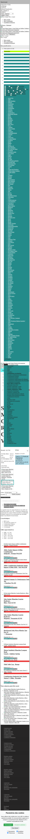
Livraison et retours (9, 734)
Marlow (10, 214)
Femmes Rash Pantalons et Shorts (15, 393)
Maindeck (10, 207)
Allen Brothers (11, 101)
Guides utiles (7, 729)
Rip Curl (10, 261)
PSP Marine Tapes (12, 251)
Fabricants (6, 762)
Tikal (9, 319)
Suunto (9, 312)
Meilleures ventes (8, 761)
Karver (9, 193)
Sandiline (10, 277)
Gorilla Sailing (11, 172)
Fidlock (10, 156)
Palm (9, 244)
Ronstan (10, 267)
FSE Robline (11, 165)
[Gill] (26, 89)
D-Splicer (10, 140)
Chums (9, 130)
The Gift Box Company (14, 318)
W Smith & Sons (12, 337)
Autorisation (7, 51)
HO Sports (10, 184)
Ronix (9, 265)
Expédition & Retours (9, 22)
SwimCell (10, 313)
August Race (11, 112)
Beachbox (10, 120)
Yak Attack (10, 351)
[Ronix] (13, 93)
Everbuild (10, 150)
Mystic (9, 222)
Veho (9, 332)
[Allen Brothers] (13, 86)
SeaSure (10, 287)
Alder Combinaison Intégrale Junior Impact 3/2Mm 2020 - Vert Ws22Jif (16, 566)
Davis (9, 144)
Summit (10, 306)
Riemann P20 (11, 260)
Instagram (6, 809)
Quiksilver (10, 254)
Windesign (10, 343)
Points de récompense (19, 363)
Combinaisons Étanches (10, 62)
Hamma (10, 176)
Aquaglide (10, 107)
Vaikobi (10, 331)
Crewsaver (10, 137)
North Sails (11, 227)
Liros (9, 198)
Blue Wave (10, 124)
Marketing (20, 833)
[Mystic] (19, 92)
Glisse (5, 65)
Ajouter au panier (16, 494)
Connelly (10, 134)
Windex (10, 344)
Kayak (5, 74)
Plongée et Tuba (8, 68)
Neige (5, 80)
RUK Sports (11, 270)
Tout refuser (15, 828)
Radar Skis (10, 255)
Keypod (10, 194)
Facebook (6, 806)
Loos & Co (11, 203)
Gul (9, 174)
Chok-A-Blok (11, 128)
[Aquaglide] (21, 86)
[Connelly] (14, 88)
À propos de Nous (11, 443)
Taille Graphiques (8, 733)
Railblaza (10, 257)
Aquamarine (11, 108)
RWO (9, 273)
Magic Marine (11, 206)
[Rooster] (23, 93)
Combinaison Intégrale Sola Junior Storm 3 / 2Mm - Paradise (15, 677)
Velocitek (10, 334)
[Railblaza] (8, 93)
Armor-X (10, 111)
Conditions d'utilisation (9, 737)
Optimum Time (12, 239)
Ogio (9, 238)
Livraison (6, 786)
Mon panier (3, 46)
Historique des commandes (10, 787)
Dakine (10, 143)
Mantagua (10, 210)
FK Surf (10, 159)
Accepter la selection (20, 824)
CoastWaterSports (12, 133)
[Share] (27, 450)
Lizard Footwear (12, 200)
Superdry (10, 308)
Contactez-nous (8, 728)
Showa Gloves (11, 293)
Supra (9, 309)
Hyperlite (10, 187)
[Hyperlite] (23, 91)
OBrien (10, 235)
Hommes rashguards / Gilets (14, 386)
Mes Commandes (8, 21)
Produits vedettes (8, 756)
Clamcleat (10, 131)
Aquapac (10, 109)
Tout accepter (8, 824)
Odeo (9, 236)
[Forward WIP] (21, 89)
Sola (9, 297)
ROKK (10, 264)
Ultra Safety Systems (13, 329)
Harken (10, 178)
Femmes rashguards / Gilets (14, 388)
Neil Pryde (10, 225)
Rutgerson (10, 271)
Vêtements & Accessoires (10, 71)
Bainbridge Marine (12, 114)
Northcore (10, 229)
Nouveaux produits (9, 759)
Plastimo (10, 246)
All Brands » (8, 359)
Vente (8, 369)
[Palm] (23, 92)
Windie (9, 345)
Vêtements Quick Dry (12, 385)
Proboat (10, 248)
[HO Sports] (16, 91)
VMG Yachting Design (14, 335)
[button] (6, 364)
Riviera (10, 262)
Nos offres (3, 766)
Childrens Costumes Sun (13, 392)
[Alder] (7, 86)
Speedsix (10, 300)
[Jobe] (6, 92)
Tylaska (10, 327)
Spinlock (10, 303)
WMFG (10, 347)
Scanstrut (10, 278)
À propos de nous (8, 731)
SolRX (9, 299)
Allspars (10, 102)
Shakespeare (11, 292)
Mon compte (7, 19)
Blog (5, 808)
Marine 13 (10, 211)
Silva (9, 295)
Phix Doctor (11, 245)
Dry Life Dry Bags (12, 149)
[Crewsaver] (20, 88)
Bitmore (10, 123)
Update (3, 15)
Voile (5, 52)
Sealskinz (10, 286)
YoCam (10, 353)
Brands (5, 83)
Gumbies (10, 175)
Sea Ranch (10, 281)
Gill (9, 168)
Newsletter (6, 789)
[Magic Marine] (12, 92)
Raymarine (10, 258)
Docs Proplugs (11, 147)
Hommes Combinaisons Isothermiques (16, 374)
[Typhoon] (13, 95)
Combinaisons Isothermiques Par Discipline (18, 380)
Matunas (10, 216)
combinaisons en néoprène (10, 59)
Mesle (9, 219)
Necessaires (11, 831)
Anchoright (11, 104)
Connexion (6, 783)
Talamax (10, 316)
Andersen (10, 105)
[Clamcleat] (8, 88)
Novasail (10, 230)
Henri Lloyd (11, 182)
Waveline (10, 338)
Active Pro (10, 98)
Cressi (9, 136)
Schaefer (10, 280)
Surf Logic (10, 311)
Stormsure (10, 305)
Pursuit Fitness (11, 252)
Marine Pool (11, 213)
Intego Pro (10, 188)
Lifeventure (11, 197)
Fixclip (9, 158)
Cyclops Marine (12, 139)
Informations (4, 740)
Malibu (9, 209)
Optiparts (10, 241)
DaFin (9, 142)
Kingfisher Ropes (12, 195)
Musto (9, 220)
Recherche (12, 34)
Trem (9, 322)
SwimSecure (11, 315)
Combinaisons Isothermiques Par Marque (17, 379)
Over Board (11, 242)
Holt (9, 185)
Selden (9, 289)
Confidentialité (7, 736)
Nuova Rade (11, 232)
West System (11, 340)
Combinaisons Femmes (13, 376)
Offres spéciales (8, 758)
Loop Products (11, 201)
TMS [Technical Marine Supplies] (16, 321)
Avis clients (7, 764)
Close (7, 15)
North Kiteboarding (13, 226)
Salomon (10, 276)
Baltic (9, 115)
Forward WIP (11, 162)
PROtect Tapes (11, 249)
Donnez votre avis (5, 497)
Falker (9, 155)
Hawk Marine (11, 179)
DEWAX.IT (11, 146)
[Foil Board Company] (11, 89)
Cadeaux (9, 367)
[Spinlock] (7, 95)
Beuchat (10, 121)
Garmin (10, 166)
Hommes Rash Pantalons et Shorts (15, 395)
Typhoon (10, 328)
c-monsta (10, 127)
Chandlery (6, 56)
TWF (9, 325)
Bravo (9, 126)
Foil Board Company (13, 160)
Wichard (10, 341)
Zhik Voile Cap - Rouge (11, 664)
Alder (9, 99)
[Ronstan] (17, 93)
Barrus (9, 117)
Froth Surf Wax (12, 163)
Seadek (10, 284)
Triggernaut (11, 324)
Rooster (10, 268)
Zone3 (9, 357)
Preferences (12, 833)
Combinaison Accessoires (13, 382)
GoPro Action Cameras (14, 171)
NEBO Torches (12, 223)
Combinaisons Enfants (12, 377)
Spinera (10, 302)
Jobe (9, 191)
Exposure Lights (12, 152)
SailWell (10, 274)
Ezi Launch (11, 153)
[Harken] (10, 91)
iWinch (9, 190)
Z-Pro (9, 354)
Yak (9, 350)
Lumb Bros (11, 204)
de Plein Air (7, 77)
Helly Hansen (11, 181)
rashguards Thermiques (13, 390)
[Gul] (6, 91)
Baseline (10, 118)
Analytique (20, 831)
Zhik (9, 356)
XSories (10, 348)
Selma (9, 290)
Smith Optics (11, 296)
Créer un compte (8, 784)
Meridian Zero (11, 217)
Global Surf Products (13, 169)
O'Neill (10, 233)
